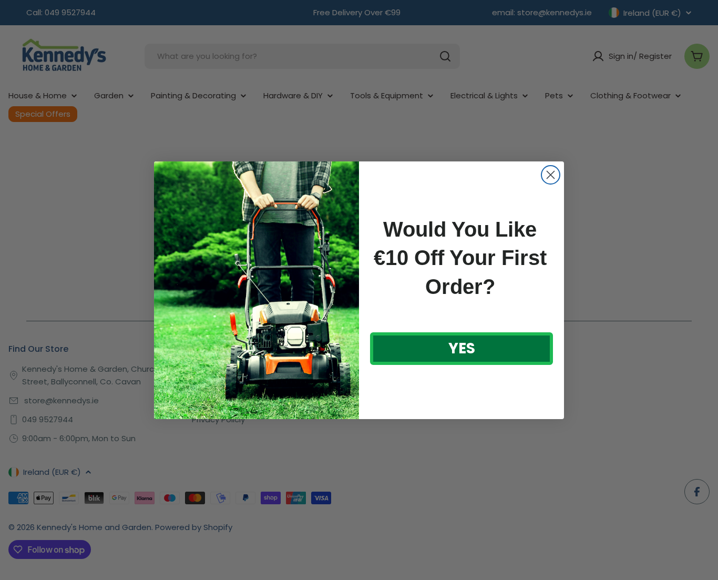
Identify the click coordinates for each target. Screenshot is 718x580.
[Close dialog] (550, 175)
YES (461, 348)
